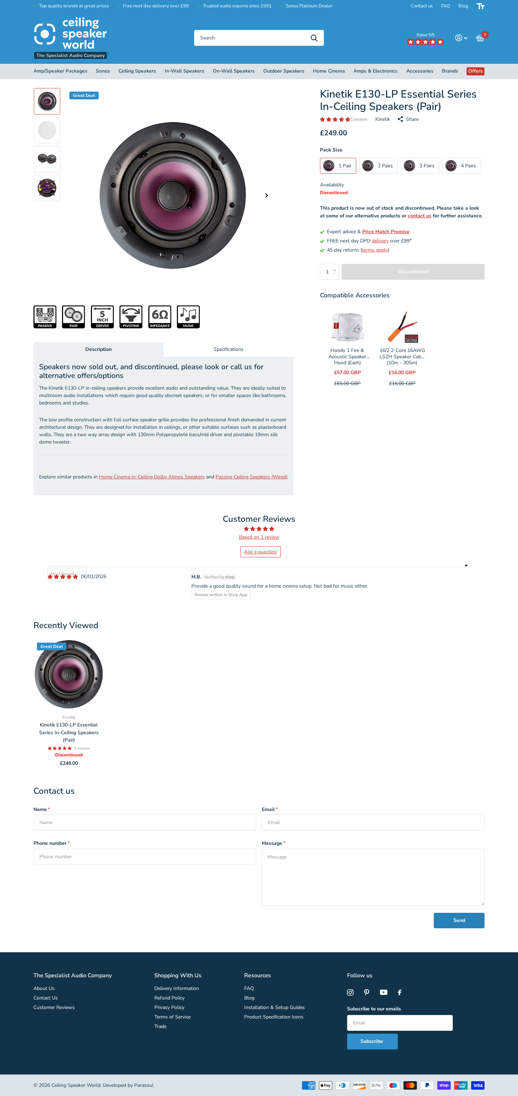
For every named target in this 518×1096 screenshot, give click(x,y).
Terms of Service (172, 1017)
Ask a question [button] (260, 552)
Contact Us (45, 998)
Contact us (422, 6)
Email (270, 809)
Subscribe (372, 1041)
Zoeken (314, 38)
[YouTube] (383, 992)
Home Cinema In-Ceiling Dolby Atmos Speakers (152, 476)
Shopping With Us (178, 975)
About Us (44, 988)
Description (98, 349)
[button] (267, 195)
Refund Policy (169, 998)
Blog (463, 6)
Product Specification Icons (273, 1017)
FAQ (445, 6)
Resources (257, 975)
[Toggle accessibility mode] (481, 6)
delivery (380, 240)
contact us (419, 215)
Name (41, 809)
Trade (160, 1026)
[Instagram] (350, 992)
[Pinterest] (366, 992)
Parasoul (144, 1085)
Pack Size (331, 150)
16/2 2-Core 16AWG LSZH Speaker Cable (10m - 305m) (402, 356)
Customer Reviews (54, 1007)
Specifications (228, 349)
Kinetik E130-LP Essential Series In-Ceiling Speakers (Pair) (69, 732)
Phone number (51, 843)
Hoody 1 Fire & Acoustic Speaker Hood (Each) (347, 356)
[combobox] (259, 38)
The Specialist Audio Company (72, 975)
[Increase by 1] (336, 266)
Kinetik (382, 119)
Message (273, 843)
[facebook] (399, 992)
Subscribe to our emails (374, 1008)
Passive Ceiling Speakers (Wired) (252, 476)
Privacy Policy (169, 1007)
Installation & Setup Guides (274, 1007)
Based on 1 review (259, 537)
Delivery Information (176, 988)
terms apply (375, 250)
